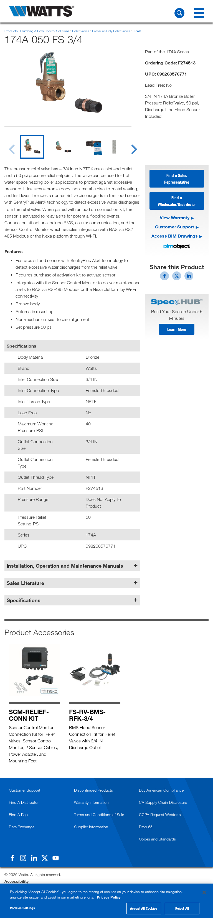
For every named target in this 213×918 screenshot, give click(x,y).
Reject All (182, 908)
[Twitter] (44, 858)
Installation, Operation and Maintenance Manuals (65, 566)
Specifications (23, 600)
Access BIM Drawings (174, 235)
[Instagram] (23, 858)
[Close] (204, 892)
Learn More (176, 329)
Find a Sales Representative (176, 178)
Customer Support (174, 226)
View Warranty (174, 217)
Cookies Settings (22, 908)
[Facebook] (12, 858)
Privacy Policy (109, 897)
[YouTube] (55, 858)
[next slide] (128, 146)
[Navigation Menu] (199, 13)
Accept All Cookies (143, 908)
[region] (106, 901)
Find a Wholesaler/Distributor (177, 201)
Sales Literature (25, 583)
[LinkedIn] (34, 858)
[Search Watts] (179, 13)
